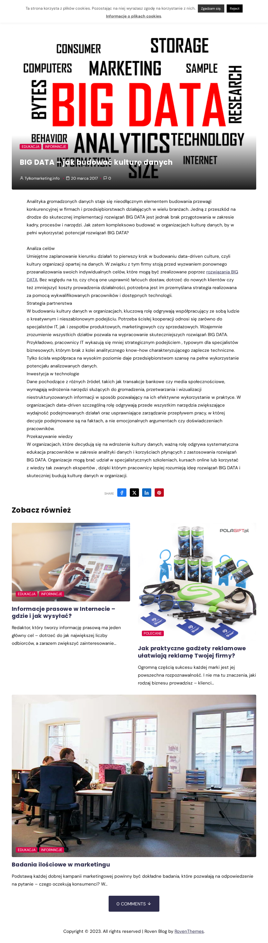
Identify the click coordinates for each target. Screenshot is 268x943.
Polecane (153, 633)
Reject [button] (234, 7)
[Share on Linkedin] (146, 492)
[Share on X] (134, 492)
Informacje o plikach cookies (133, 15)
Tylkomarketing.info (42, 178)
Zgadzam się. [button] (211, 7)
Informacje (55, 146)
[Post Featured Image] (71, 562)
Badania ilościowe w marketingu (61, 864)
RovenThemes (189, 931)
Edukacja (31, 146)
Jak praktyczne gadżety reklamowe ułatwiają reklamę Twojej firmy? (192, 652)
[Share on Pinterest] (159, 492)
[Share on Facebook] (121, 492)
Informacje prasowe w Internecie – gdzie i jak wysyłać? (63, 612)
